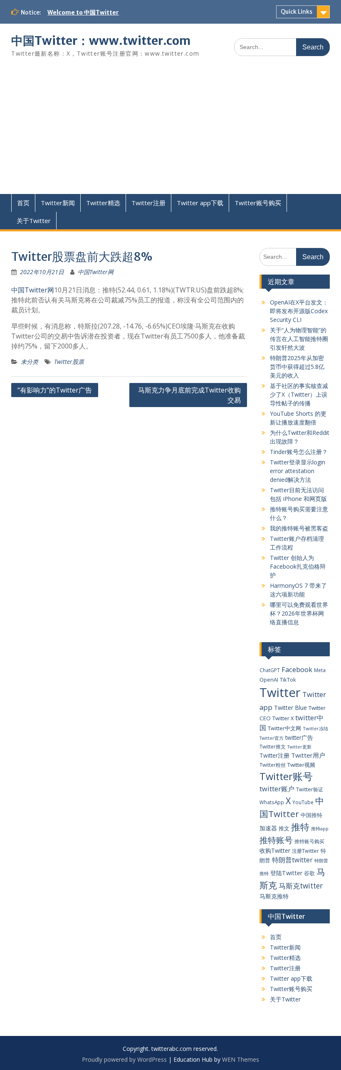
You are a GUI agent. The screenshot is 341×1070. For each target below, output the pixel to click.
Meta (320, 670)
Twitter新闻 (58, 203)
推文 (284, 828)
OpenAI (268, 679)
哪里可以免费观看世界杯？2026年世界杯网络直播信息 (299, 613)
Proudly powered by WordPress (124, 1059)
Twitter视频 (301, 764)
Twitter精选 (103, 203)
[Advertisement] (170, 132)
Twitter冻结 (315, 728)
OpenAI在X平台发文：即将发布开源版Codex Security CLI (299, 311)
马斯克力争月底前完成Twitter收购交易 (189, 395)
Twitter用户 (308, 755)
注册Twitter (305, 850)
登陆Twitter (286, 873)
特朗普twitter (292, 859)
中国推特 (311, 815)
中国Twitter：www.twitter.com (100, 40)
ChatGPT (269, 670)
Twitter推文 (272, 746)
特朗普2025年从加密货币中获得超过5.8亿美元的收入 (297, 366)
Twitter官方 (271, 738)
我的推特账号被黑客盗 (299, 528)
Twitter (280, 692)
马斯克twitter (301, 886)
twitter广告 (299, 737)
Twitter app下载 (200, 203)
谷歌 (309, 873)
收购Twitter (274, 850)
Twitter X (283, 718)
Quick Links (296, 11)
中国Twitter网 (96, 272)
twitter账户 (276, 788)
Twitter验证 (309, 789)
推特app (320, 828)
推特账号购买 (309, 841)
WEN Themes (240, 1059)
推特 (300, 827)
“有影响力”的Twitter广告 (54, 390)
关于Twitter (34, 220)
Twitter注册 (148, 203)
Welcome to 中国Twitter (83, 12)
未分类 (29, 362)
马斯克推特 (274, 896)
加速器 (268, 828)
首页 (23, 203)
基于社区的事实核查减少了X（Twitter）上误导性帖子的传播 (299, 394)
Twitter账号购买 (258, 203)
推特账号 (276, 840)
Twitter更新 (299, 747)
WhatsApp (271, 802)
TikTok (288, 679)
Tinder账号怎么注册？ (299, 452)
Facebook (297, 669)
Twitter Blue (290, 708)
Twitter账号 (286, 776)
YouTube (303, 802)
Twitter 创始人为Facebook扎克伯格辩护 (298, 566)
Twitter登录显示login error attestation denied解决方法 (297, 470)
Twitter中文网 (284, 728)
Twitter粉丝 (272, 764)
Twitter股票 (69, 362)
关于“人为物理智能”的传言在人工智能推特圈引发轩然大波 (299, 338)
